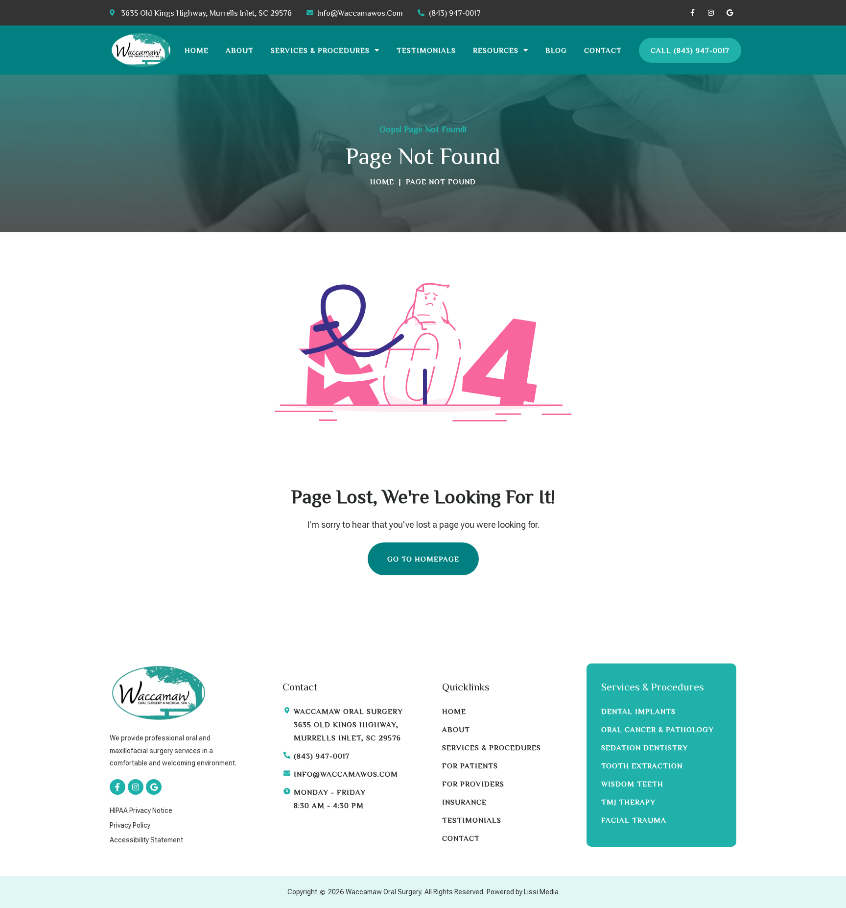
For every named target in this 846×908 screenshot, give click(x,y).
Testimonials (426, 50)
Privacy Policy (130, 825)
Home (197, 50)
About (240, 50)
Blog (556, 50)
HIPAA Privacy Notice (141, 810)
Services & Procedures (320, 50)
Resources (495, 50)
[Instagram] (711, 13)
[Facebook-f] (692, 13)
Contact (603, 50)
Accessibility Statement (146, 840)
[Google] (729, 13)
